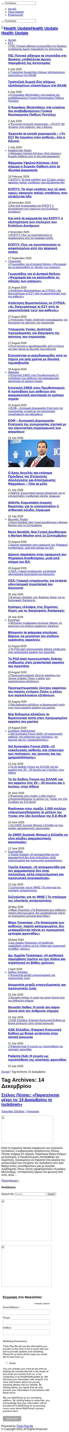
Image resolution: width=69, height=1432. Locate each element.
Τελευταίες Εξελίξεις (13, 1111)
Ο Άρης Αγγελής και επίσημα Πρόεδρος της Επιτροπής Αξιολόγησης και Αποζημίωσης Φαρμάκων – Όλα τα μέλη (32, 478)
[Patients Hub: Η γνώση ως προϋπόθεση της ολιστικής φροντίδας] (38, 1049)
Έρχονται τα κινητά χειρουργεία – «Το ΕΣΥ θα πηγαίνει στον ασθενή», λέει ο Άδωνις (36, 137)
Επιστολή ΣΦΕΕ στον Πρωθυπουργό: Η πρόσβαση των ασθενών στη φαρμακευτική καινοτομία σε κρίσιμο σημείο (36, 393)
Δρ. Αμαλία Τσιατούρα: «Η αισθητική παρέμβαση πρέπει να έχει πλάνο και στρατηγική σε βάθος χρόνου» (36, 959)
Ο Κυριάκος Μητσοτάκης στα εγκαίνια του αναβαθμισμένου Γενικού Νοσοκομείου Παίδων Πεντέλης (36, 110)
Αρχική (12, 8)
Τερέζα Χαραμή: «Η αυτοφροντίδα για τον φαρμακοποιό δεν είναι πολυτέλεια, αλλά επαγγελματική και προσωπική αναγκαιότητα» (36, 872)
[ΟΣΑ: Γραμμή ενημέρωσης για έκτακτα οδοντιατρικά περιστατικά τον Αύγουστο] (38, 574)
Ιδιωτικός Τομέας (18, 519)
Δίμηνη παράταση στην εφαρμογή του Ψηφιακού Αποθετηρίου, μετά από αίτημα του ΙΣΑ (37, 558)
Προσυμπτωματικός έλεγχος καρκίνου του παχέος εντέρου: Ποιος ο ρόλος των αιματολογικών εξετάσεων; (37, 691)
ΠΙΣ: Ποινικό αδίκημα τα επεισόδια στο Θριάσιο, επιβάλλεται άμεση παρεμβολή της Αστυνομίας (37, 59)
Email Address (11, 1307)
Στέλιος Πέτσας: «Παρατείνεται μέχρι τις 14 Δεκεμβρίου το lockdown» (30, 1100)
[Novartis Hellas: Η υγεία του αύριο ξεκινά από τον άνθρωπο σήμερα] (38, 1000)
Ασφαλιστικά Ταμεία (19, 150)
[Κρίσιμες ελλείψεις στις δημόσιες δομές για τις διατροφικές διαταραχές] (38, 600)
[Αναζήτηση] (2, 3)
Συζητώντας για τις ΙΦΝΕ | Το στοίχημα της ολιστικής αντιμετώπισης (37, 898)
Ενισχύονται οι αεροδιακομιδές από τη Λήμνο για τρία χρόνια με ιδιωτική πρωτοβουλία (37, 359)
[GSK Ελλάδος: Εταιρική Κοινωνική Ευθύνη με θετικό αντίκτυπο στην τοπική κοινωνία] (38, 1023)
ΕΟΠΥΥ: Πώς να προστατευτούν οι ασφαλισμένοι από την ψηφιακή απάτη (34, 248)
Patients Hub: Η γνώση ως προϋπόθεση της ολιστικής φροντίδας (37, 1057)
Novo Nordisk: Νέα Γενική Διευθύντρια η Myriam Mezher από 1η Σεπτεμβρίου (37, 533)
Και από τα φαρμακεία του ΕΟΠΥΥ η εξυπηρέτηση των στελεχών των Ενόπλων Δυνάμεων (35, 221)
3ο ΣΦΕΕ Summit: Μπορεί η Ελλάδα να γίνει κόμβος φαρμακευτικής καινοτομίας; (38, 838)
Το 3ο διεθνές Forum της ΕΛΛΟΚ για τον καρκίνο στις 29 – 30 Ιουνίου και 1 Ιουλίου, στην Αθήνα (36, 782)
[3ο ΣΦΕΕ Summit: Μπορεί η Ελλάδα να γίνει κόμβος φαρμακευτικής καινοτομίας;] (38, 828)
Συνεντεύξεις (15, 851)
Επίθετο (7, 1327)
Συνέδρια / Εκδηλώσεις (22, 730)
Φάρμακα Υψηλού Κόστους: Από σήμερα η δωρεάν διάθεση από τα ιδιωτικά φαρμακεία (34, 166)
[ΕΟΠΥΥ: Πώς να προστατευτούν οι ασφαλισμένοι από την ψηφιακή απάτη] (38, 238)
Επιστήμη (14, 620)
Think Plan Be (24, 1426)
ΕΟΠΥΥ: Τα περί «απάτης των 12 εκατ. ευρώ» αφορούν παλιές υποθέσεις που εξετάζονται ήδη (37, 192)
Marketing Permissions (15, 1341)
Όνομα (6, 1317)
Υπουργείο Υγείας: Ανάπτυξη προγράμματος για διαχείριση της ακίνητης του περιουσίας (34, 332)
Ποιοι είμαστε (16, 11)
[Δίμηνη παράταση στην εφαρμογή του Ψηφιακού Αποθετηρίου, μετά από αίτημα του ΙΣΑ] (38, 547)
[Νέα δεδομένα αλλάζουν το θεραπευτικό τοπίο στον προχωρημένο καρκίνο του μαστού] (38, 707)
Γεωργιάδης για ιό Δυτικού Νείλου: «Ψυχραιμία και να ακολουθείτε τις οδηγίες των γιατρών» (34, 277)
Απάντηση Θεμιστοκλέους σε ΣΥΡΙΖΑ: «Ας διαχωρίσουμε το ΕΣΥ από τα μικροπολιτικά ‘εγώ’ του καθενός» (37, 306)
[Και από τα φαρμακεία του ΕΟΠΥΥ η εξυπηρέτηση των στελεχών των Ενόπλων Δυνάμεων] (38, 211)
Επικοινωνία (15, 14)
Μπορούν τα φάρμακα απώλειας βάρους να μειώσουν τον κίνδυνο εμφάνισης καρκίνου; (33, 636)
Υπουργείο (14, 261)
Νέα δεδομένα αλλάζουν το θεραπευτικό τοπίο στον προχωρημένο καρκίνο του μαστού (37, 717)
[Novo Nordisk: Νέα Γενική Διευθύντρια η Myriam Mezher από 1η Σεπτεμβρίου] (38, 525)
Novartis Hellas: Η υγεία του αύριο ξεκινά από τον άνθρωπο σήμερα (34, 1009)
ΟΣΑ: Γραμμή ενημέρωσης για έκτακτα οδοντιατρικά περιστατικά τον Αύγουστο (37, 584)
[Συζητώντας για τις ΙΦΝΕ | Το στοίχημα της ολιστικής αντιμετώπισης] (38, 890)
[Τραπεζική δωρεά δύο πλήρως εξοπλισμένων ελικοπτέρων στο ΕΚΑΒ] (38, 75)
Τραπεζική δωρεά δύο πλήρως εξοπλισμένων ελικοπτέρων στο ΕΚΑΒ (37, 83)
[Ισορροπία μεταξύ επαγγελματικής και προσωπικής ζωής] (38, 978)
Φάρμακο (13, 372)
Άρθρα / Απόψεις (18, 972)
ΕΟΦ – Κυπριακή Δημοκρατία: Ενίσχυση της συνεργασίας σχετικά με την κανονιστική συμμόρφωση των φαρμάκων (37, 426)
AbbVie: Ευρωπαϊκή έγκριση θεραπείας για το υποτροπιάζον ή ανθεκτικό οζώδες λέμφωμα (33, 506)
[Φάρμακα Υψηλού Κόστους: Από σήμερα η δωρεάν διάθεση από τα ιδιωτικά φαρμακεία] (38, 156)
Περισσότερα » (10, 1180)
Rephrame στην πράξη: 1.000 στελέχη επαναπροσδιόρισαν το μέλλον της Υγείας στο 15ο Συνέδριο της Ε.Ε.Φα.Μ (37, 812)
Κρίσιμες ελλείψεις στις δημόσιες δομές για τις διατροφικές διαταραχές (36, 608)
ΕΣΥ (10, 43)
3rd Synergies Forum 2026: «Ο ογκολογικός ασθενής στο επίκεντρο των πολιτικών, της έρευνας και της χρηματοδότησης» (36, 752)
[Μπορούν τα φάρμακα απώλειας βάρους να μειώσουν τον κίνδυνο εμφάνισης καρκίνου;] (38, 626)
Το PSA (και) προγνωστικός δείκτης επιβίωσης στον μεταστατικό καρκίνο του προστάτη (36, 662)
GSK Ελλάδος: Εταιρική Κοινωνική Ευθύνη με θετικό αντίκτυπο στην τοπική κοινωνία (34, 1033)
